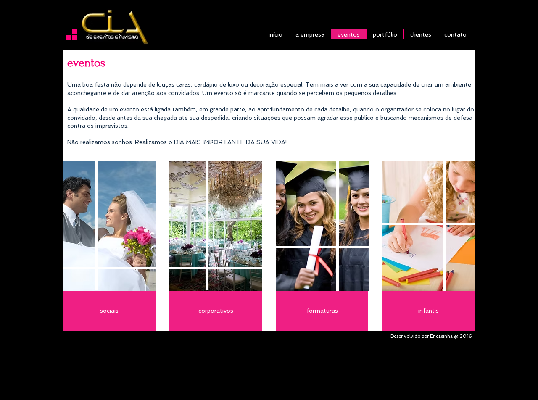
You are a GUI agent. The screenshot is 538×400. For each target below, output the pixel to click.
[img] (109, 226)
